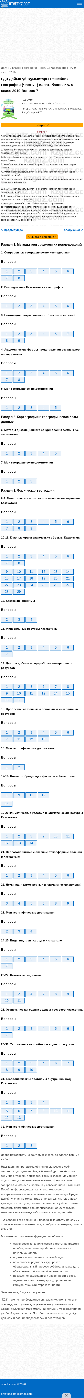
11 (31, 571)
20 (55, 578)
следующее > (73, 229)
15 (7, 578)
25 (43, 585)
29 (19, 591)
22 (7, 585)
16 (7, 700)
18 (31, 578)
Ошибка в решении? (42, 236)
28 (7, 591)
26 (55, 585)
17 (19, 578)
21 (68, 578)
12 (43, 571)
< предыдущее (12, 229)
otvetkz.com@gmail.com (17, 1393)
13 (55, 571)
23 (19, 585)
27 (68, 585)
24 (31, 585)
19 (43, 578)
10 (19, 571)
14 (68, 571)
